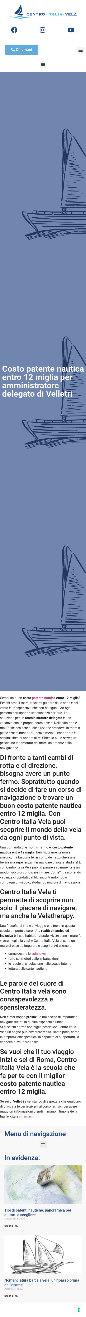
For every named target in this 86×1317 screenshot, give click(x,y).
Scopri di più (11, 1225)
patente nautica (43, 698)
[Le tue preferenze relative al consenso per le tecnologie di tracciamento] (79, 1310)
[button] (80, 50)
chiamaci (26, 1116)
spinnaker (39, 954)
